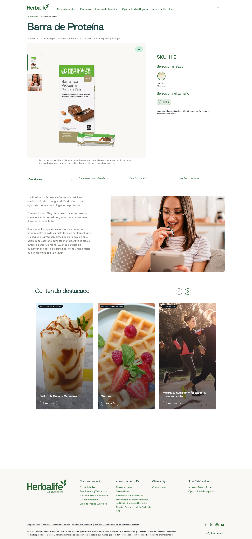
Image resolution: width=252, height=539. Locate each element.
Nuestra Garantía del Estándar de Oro (133, 509)
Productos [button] (85, 9)
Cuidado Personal (89, 499)
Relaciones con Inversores (129, 495)
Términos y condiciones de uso (56, 525)
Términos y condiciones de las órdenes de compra (116, 525)
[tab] (34, 62)
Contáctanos (159, 487)
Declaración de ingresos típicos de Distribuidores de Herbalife (132, 501)
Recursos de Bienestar (105, 9)
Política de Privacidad (82, 525)
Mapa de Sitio (33, 525)
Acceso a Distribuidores (200, 487)
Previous (179, 291)
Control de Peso (88, 487)
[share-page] (139, 49)
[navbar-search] (218, 9)
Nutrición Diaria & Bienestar (94, 495)
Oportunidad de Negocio (135, 9)
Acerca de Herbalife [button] (162, 9)
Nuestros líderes (124, 487)
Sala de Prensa (123, 491)
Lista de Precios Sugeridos (93, 503)
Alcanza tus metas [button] (66, 9)
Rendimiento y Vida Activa (93, 491)
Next (187, 291)
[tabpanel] (86, 100)
